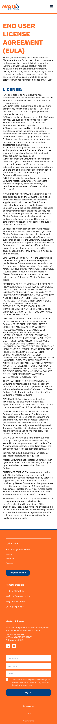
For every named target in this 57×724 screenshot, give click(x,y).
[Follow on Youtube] (14, 646)
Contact (10, 563)
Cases (9, 554)
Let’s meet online (21, 596)
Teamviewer (18, 601)
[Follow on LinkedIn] (8, 646)
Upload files (18, 591)
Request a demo (18, 572)
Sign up (28, 692)
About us (10, 559)
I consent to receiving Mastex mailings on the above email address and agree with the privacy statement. (31, 682)
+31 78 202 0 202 (15, 607)
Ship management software (19, 550)
